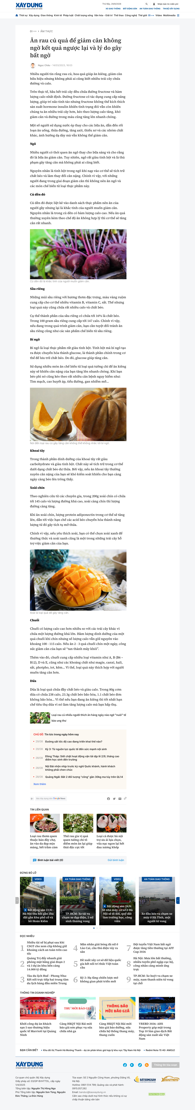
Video (158, 15)
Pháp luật (68, 15)
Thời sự (23, 15)
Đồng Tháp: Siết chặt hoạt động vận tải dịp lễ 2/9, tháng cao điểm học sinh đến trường (82, 758)
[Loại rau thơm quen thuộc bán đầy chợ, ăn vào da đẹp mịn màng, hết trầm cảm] (45, 823)
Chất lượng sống (84, 15)
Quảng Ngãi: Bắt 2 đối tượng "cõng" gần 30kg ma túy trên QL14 (84, 777)
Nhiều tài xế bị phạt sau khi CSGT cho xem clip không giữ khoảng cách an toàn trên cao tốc (47, 948)
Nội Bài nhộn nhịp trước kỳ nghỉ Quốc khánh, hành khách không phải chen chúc (80, 768)
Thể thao (119, 15)
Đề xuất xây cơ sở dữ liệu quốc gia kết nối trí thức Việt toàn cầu (100, 963)
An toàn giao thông (149, 9)
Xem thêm (39, 784)
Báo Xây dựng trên (44, 798)
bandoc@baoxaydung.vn (92, 1092)
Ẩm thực (46, 31)
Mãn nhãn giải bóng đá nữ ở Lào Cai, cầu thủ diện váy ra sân (99, 948)
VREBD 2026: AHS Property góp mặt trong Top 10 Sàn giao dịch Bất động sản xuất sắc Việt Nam (155, 1031)
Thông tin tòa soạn (165, 1064)
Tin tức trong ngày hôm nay (62, 734)
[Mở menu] (178, 15)
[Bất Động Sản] (145, 1079)
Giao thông (47, 15)
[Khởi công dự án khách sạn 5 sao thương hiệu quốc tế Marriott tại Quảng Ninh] (38, 1008)
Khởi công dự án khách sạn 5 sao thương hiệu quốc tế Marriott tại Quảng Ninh (38, 1029)
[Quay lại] (32, 799)
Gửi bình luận (116, 860)
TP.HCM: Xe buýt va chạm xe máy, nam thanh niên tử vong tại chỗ (153, 979)
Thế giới (142, 15)
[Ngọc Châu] (33, 65)
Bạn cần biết (29, 1050)
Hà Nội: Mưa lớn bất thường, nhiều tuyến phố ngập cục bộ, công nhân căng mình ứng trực (153, 963)
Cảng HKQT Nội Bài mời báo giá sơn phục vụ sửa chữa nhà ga (76, 1027)
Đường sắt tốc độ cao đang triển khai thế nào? (73, 741)
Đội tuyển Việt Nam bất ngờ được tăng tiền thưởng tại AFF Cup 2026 (153, 948)
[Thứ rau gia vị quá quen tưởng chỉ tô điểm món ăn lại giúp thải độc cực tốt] (78, 823)
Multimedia (169, 15)
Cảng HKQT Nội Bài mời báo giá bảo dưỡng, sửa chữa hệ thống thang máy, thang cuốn (117, 1029)
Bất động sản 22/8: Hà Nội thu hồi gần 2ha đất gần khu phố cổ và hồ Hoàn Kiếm (38, 915)
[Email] (120, 798)
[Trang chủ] (16, 15)
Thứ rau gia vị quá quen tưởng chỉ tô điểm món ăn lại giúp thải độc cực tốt (77, 841)
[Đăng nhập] (154, 4)
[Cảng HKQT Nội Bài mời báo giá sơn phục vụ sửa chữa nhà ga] (78, 1008)
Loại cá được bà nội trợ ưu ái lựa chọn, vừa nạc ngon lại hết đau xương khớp (110, 841)
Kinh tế (58, 15)
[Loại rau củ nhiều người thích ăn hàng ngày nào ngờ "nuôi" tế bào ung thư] (40, 717)
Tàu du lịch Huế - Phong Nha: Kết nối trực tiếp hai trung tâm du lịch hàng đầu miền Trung (48, 979)
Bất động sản (130, 9)
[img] (78, 254)
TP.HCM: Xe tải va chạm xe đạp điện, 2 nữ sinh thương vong (77, 917)
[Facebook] (108, 798)
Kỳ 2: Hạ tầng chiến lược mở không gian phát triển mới (99, 979)
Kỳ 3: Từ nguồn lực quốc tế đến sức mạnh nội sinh (76, 749)
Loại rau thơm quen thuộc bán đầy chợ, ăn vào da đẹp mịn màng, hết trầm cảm (44, 841)
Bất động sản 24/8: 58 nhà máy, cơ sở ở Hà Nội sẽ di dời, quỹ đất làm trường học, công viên (117, 913)
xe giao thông (113, 9)
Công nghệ (131, 15)
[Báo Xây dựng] (29, 6)
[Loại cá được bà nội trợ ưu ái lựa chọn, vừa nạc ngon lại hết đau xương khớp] (111, 823)
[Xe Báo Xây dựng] (170, 1079)
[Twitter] (114, 798)
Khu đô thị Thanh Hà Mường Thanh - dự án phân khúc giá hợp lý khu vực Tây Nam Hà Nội (91, 1050)
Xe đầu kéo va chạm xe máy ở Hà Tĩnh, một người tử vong (156, 917)
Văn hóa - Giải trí (103, 15)
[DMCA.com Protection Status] (156, 1094)
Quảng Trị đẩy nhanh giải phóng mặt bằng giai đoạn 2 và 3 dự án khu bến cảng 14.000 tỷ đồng (46, 963)
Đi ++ (151, 15)
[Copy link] (125, 798)
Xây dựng (34, 15)
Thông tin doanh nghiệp (37, 992)
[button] (94, 928)
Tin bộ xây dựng (171, 9)
